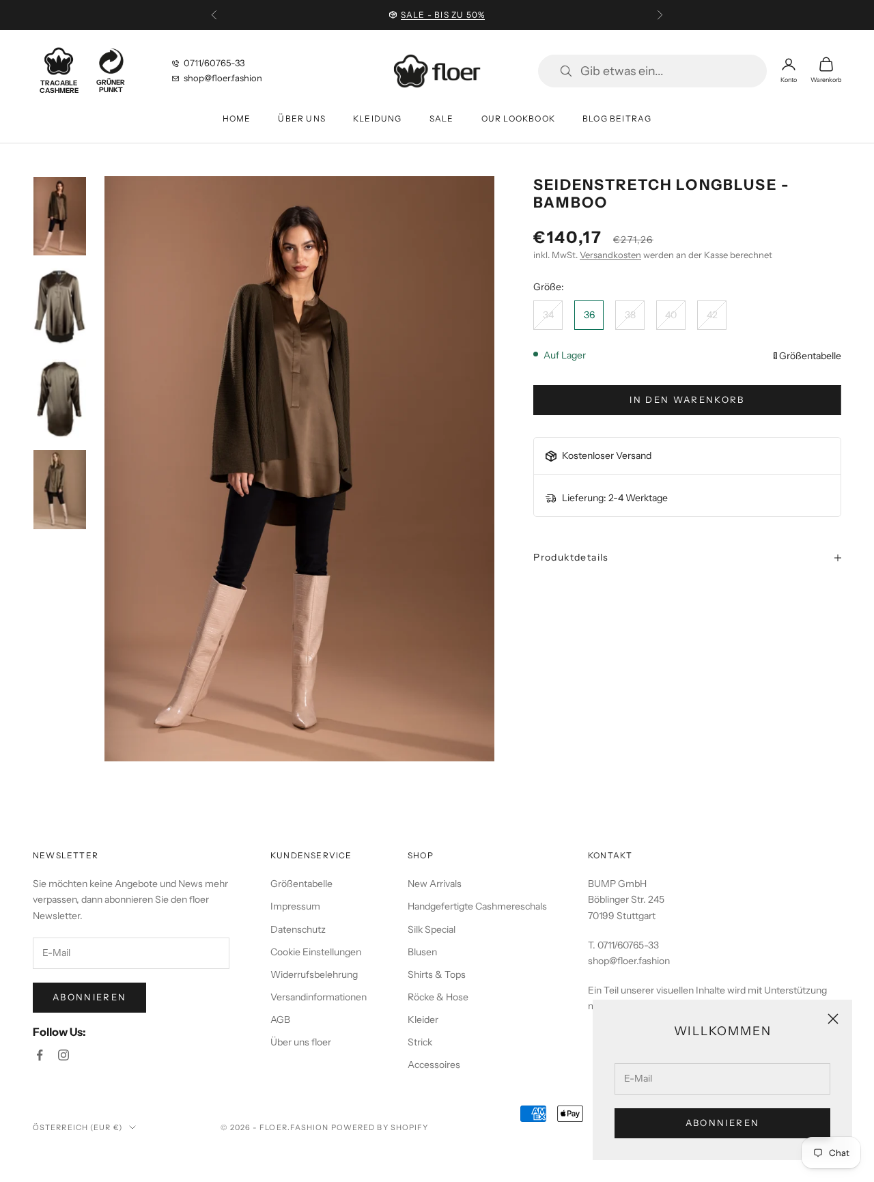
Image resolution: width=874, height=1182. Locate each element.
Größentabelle (810, 356)
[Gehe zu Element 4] (60, 489)
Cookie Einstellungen (315, 952)
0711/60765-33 (214, 62)
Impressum (295, 906)
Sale (441, 118)
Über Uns (302, 118)
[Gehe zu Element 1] (60, 216)
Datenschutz (298, 929)
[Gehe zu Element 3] (60, 398)
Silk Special (431, 929)
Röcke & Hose (438, 997)
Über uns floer (300, 1042)
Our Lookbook (518, 118)
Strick (420, 1042)
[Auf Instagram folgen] (63, 1055)
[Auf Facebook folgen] (39, 1055)
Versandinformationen (318, 997)
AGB (280, 1019)
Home (237, 118)
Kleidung (377, 118)
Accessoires (434, 1064)
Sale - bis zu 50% (443, 15)
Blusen (422, 952)
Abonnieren (722, 1122)
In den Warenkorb (687, 399)
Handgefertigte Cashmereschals (477, 906)
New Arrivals (435, 883)
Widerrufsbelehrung (314, 974)
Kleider (423, 1019)
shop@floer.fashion (223, 77)
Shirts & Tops (437, 974)
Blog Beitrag (616, 118)
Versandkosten (610, 254)
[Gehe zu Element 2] (60, 307)
